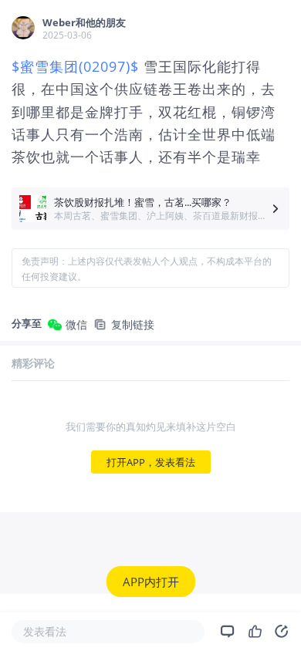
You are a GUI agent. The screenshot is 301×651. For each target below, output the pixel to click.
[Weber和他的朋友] (23, 27)
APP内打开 (151, 581)
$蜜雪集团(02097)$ (75, 66)
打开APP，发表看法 (151, 462)
